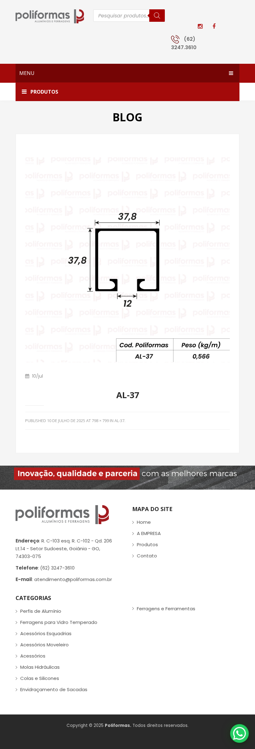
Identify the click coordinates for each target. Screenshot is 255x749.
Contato (147, 555)
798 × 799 (100, 420)
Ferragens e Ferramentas (166, 608)
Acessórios (32, 656)
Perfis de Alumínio (40, 611)
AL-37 (119, 420)
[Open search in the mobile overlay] (129, 15)
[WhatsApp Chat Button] (239, 733)
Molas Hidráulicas (40, 667)
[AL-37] (127, 259)
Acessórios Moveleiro (44, 644)
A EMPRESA (149, 533)
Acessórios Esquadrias (46, 633)
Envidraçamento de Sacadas (53, 689)
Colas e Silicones (39, 678)
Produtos (147, 544)
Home (144, 522)
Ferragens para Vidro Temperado (58, 622)
